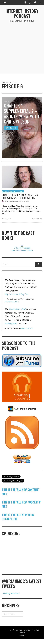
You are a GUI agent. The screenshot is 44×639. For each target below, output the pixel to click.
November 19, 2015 (11, 301)
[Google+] (30, 2)
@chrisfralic (11, 323)
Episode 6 (5, 191)
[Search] (5, 2)
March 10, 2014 (24, 201)
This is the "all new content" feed (20, 491)
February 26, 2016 (26, 328)
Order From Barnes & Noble (22, 250)
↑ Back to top (22, 635)
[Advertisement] (22, 48)
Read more (6, 219)
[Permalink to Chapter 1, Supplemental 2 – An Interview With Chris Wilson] (22, 177)
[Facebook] (25, 2)
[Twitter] (34, 2)
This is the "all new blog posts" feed (18, 517)
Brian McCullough (11, 201)
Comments (38, 219)
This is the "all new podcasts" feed (21, 504)
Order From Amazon (22, 248)
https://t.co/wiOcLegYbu (16, 294)
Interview (13, 191)
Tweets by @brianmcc (10, 593)
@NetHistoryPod (17, 308)
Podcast (20, 191)
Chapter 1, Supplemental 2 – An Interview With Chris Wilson (20, 196)
